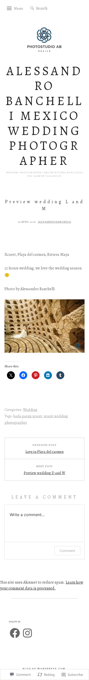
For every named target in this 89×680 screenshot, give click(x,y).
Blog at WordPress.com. (45, 668)
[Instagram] (27, 633)
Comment (67, 550)
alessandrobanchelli (54, 221)
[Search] (32, 8)
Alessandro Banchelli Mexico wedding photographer (44, 116)
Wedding (30, 409)
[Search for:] (51, 8)
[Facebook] (15, 633)
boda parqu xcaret (27, 416)
